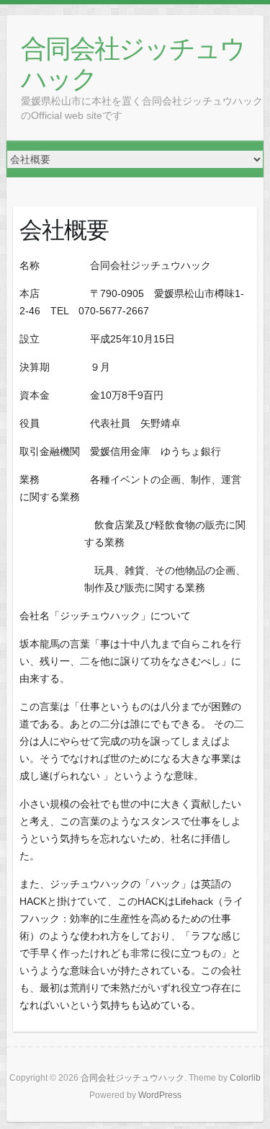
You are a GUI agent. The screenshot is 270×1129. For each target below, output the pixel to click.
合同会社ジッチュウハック (133, 63)
